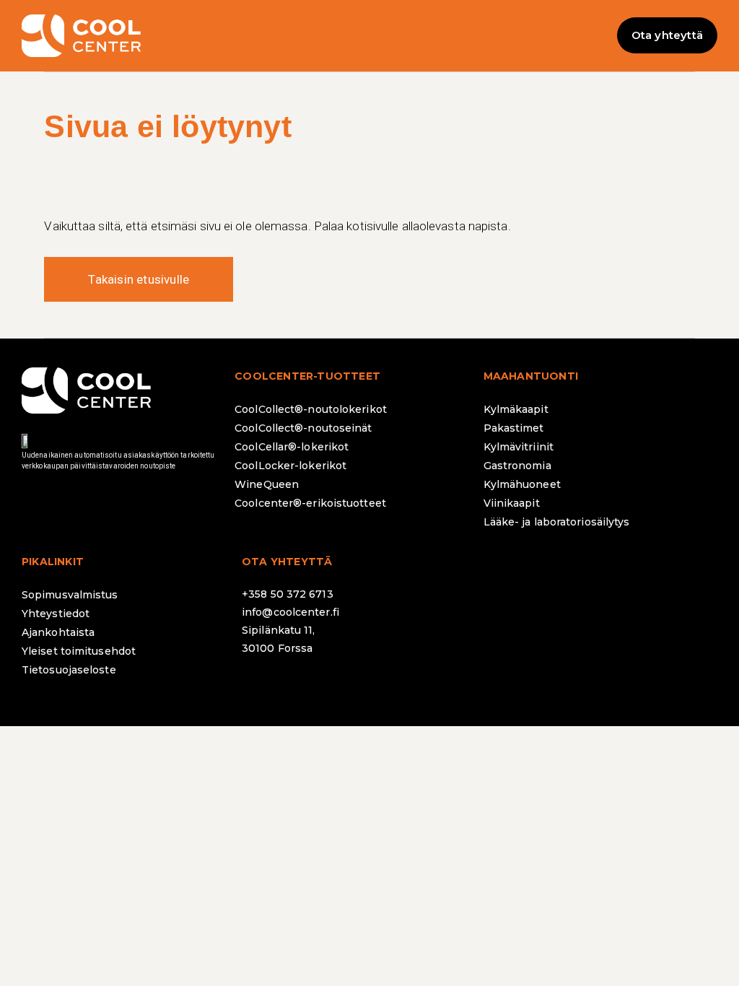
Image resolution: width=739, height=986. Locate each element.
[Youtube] (379, 686)
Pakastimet (514, 428)
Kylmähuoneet (522, 484)
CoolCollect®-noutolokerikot (311, 409)
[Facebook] (260, 686)
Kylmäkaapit (516, 409)
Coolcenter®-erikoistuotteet (310, 503)
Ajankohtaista (58, 632)
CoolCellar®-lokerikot (292, 446)
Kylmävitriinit (519, 446)
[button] (369, 36)
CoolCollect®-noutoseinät (303, 428)
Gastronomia (517, 465)
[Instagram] (299, 686)
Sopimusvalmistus (70, 594)
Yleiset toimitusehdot (79, 651)
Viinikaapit (512, 503)
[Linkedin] (339, 686)
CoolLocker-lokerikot (290, 465)
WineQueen (267, 484)
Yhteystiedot (55, 613)
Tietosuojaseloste (69, 669)
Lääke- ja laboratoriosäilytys (557, 521)
